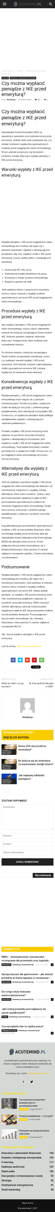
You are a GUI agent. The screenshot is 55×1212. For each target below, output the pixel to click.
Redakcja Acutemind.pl (23, 964)
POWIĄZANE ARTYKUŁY (18, 732)
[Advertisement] (27, 38)
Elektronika (8, 1171)
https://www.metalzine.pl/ (29, 646)
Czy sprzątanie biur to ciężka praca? (23, 1026)
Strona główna (8, 71)
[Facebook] (23, 1082)
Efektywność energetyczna (17, 1185)
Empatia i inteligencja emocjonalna (21, 1157)
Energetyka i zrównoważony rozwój (22, 1175)
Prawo (4, 1017)
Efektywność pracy (9, 1030)
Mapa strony (27, 1203)
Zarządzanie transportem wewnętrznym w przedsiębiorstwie (32, 1103)
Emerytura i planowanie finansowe (23, 78)
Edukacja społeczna (13, 1166)
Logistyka (24, 1109)
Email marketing (11, 1189)
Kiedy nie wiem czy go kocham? (13, 685)
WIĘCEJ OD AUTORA (16, 737)
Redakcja (11, 99)
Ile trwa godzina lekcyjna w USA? (41, 685)
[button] (50, 4)
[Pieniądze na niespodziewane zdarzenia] (9, 1134)
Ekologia (6, 1180)
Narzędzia (6, 965)
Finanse (5, 78)
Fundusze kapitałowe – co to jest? (36, 1116)
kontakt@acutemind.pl (39, 1073)
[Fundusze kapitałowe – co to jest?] (9, 1120)
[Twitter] (32, 1082)
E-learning (7, 1162)
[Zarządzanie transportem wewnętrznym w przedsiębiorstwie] (9, 1103)
